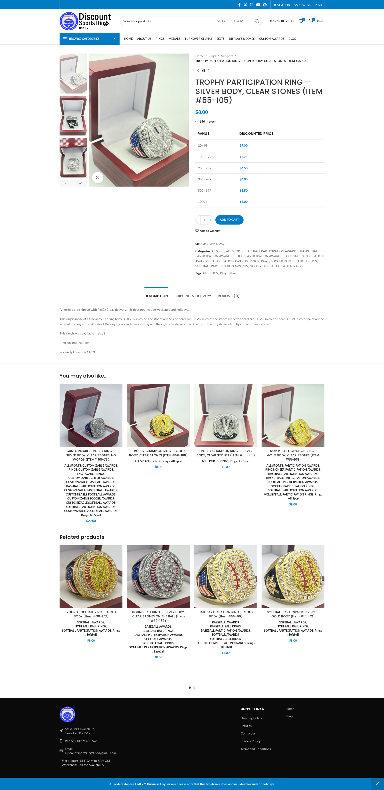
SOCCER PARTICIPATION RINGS (294, 261)
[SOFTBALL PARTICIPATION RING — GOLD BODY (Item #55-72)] (293, 576)
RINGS (254, 261)
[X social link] (245, 4)
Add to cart (229, 219)
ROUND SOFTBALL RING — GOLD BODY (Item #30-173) (91, 614)
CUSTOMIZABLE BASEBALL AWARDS (90, 482)
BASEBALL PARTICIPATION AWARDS (272, 251)
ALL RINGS (210, 273)
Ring (223, 273)
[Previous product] (198, 70)
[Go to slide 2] (194, 688)
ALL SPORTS (234, 251)
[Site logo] (87, 20)
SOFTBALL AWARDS (90, 622)
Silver (232, 273)
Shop (289, 716)
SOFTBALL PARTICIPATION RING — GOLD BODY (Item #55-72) (293, 614)
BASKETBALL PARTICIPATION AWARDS (292, 478)
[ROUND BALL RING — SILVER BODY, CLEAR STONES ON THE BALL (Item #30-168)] (158, 576)
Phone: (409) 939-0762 (81, 741)
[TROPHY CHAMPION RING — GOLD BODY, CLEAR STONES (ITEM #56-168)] (158, 415)
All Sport (227, 56)
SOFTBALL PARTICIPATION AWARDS (221, 266)
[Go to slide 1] (190, 688)
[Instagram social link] (252, 4)
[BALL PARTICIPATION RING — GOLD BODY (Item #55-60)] (225, 576)
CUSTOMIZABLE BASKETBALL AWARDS (90, 490)
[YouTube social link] (258, 4)
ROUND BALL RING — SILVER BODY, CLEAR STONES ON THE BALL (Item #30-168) (158, 616)
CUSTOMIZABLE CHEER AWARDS (90, 478)
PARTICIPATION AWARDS (229, 261)
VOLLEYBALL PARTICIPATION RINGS (276, 266)
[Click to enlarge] (97, 177)
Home (199, 56)
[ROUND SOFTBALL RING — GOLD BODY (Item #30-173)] (91, 576)
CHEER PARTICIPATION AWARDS (258, 256)
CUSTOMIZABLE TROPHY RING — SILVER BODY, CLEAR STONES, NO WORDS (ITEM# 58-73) (91, 455)
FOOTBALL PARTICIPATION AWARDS (293, 482)
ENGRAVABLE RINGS (90, 474)
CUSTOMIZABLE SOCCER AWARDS (90, 498)
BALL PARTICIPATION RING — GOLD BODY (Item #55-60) (226, 614)
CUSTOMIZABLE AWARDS (99, 465)
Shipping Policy (251, 718)
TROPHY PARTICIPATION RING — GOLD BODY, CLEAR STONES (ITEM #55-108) (293, 455)
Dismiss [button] (377, 784)
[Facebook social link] (239, 4)
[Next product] (208, 70)
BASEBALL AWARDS (158, 626)
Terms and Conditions (256, 749)
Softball (92, 634)
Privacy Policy (250, 741)
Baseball (159, 651)
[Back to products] (203, 70)
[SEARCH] (257, 21)
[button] (66, 183)
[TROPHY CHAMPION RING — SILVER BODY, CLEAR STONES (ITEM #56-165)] (225, 415)
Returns (246, 726)
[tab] (156, 293)
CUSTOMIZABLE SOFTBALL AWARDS (90, 502)
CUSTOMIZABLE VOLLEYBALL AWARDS (90, 511)
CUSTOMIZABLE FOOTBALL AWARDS (91, 494)
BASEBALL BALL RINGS (158, 631)
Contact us (248, 733)
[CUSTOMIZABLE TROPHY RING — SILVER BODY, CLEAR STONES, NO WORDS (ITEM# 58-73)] (91, 415)
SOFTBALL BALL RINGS (90, 626)
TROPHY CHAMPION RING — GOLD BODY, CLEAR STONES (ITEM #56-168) (158, 453)
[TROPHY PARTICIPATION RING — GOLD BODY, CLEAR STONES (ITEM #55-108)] (293, 415)
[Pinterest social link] (265, 4)
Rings (212, 56)
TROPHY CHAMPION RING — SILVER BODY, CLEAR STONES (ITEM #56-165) (225, 453)
